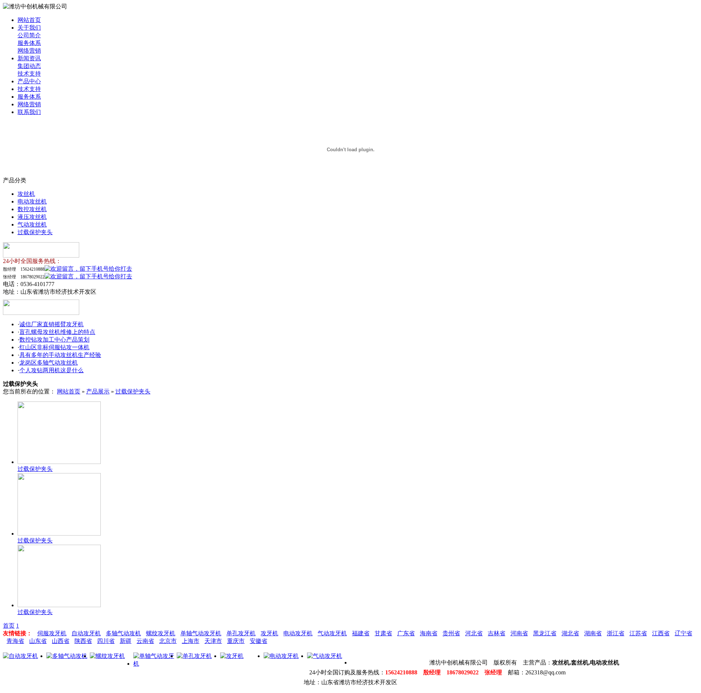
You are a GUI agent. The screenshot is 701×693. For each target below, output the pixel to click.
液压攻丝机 (32, 217)
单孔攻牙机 (241, 633)
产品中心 (29, 81)
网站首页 (29, 20)
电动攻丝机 (32, 201)
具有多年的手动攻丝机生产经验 (60, 355)
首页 (9, 625)
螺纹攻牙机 (160, 633)
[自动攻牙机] (20, 656)
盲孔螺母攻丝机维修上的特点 (57, 332)
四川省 (106, 641)
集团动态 (29, 66)
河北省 (474, 633)
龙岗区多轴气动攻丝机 (48, 362)
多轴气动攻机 (123, 633)
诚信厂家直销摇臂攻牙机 (51, 324)
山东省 (38, 641)
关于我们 (29, 27)
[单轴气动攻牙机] (155, 663)
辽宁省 (683, 633)
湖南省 (593, 633)
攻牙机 (269, 633)
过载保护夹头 (35, 232)
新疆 (125, 641)
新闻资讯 (29, 58)
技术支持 (29, 74)
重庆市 (236, 641)
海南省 (428, 633)
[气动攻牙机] (324, 656)
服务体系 (29, 43)
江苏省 (638, 633)
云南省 (145, 641)
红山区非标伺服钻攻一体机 (54, 347)
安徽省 (258, 641)
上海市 (190, 641)
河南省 (519, 633)
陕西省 (83, 641)
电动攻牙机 (298, 633)
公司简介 (29, 35)
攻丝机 (26, 194)
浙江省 (615, 633)
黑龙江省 (544, 633)
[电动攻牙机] (281, 656)
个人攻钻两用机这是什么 (51, 370)
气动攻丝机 (32, 224)
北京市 (168, 641)
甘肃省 (383, 633)
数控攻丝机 (32, 209)
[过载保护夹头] (59, 462)
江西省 (661, 633)
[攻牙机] (232, 656)
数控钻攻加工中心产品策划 (54, 339)
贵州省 (451, 633)
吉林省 (496, 633)
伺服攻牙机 (51, 633)
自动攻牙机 (86, 633)
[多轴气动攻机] (66, 656)
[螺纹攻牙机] (107, 656)
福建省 (360, 633)
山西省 (60, 641)
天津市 (213, 641)
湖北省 (570, 633)
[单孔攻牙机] (194, 656)
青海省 (15, 641)
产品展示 (98, 391)
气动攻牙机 (332, 633)
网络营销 (29, 50)
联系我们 (29, 112)
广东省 (406, 633)
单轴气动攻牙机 (200, 633)
